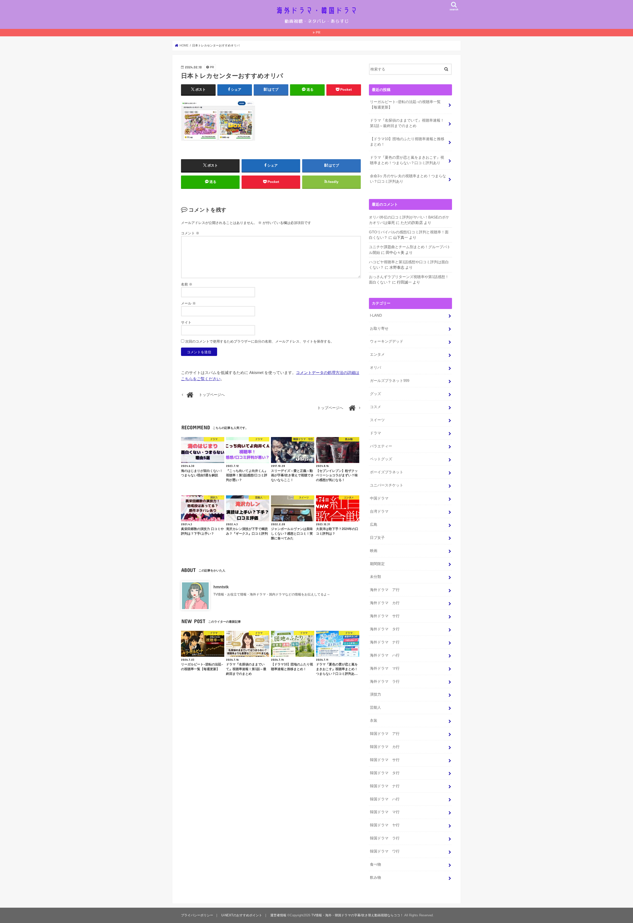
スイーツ (377, 420)
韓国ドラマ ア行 (385, 734)
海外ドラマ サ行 (385, 616)
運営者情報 (278, 915)
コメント (190, 233)
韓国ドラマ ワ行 (385, 851)
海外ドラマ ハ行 (385, 655)
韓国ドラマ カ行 (385, 747)
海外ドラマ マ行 (385, 668)
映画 (373, 551)
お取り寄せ (379, 328)
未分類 (375, 577)
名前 (186, 284)
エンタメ (377, 354)
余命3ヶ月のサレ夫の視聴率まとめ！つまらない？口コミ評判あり (408, 178)
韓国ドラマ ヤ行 (385, 825)
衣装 (373, 721)
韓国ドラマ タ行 (385, 773)
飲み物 (375, 877)
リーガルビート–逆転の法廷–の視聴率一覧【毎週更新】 (405, 104)
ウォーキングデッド (386, 341)
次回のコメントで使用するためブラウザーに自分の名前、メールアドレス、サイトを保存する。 (259, 341)
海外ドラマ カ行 (385, 603)
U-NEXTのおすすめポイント (241, 915)
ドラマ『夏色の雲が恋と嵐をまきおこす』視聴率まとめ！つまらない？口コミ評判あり (407, 160)
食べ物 (375, 864)
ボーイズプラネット (386, 472)
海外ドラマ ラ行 (385, 681)
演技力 (375, 694)
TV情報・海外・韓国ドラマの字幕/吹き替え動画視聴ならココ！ (357, 915)
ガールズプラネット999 (389, 381)
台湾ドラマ (379, 511)
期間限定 (377, 564)
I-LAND (376, 315)
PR (318, 32)
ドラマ (375, 433)
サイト (186, 322)
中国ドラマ (379, 498)
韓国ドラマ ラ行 (385, 838)
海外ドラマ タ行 (385, 629)
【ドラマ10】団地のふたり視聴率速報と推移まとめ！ (407, 141)
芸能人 (375, 707)
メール (188, 303)
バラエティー (381, 446)
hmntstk (221, 587)
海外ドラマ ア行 (385, 590)
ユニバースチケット (386, 485)
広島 (373, 525)
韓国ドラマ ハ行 (385, 799)
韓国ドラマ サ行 (385, 760)
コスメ (375, 407)
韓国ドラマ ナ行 (385, 786)
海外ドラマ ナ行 (385, 642)
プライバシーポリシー (197, 915)
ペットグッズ (381, 459)
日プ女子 (377, 538)
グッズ (375, 394)
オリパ (375, 368)
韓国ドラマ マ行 (385, 812)
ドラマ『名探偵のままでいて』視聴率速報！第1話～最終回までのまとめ (407, 123)
